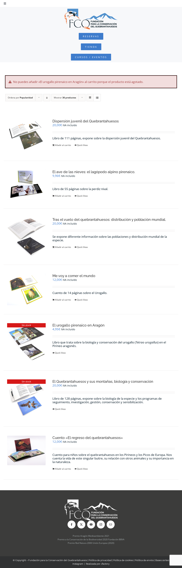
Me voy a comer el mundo (73, 276)
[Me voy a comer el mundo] (26, 289)
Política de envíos (144, 560)
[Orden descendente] (46, 97)
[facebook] (72, 524)
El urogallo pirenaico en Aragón (78, 325)
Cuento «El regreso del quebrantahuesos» (87, 438)
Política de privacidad (100, 560)
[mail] (111, 524)
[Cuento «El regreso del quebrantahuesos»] (26, 450)
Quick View (82, 145)
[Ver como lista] (97, 97)
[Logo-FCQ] (91, 10)
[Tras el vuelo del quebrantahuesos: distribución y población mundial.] (26, 236)
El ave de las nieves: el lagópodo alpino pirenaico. (93, 172)
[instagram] (101, 524)
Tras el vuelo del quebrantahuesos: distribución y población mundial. (109, 219)
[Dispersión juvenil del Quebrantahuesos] (26, 135)
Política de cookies (123, 560)
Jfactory (105, 563)
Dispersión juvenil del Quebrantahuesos (85, 121)
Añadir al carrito (63, 145)
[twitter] (81, 524)
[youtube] (91, 524)
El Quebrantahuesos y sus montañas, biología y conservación (102, 381)
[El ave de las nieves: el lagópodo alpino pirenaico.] (26, 184)
